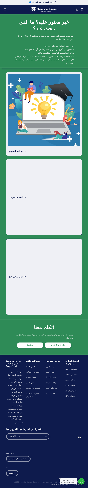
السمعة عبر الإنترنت (33, 388)
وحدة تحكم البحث (52, 388)
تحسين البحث (31, 366)
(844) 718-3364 (58, 345)
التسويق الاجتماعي (33, 372)
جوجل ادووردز (31, 377)
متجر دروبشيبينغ (71, 391)
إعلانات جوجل (51, 382)
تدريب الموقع (50, 366)
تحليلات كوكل (50, 393)
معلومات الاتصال (77, 484)
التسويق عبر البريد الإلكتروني (32, 395)
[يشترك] (46, 436)
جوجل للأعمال (51, 377)
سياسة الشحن (66, 484)
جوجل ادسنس (70, 380)
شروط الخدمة (55, 484)
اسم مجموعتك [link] (16, 197)
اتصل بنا (30, 345)
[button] (5, 9)
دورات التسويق (16, 151)
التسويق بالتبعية (71, 374)
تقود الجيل (29, 382)
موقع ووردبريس (71, 369)
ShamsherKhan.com (26, 482)
